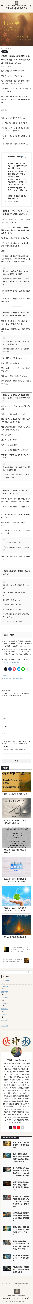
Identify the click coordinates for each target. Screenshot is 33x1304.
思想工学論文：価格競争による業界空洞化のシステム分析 (21, 1269)
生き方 (17, 678)
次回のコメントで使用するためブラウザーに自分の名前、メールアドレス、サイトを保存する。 (16, 743)
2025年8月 (4, 992)
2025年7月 (4, 997)
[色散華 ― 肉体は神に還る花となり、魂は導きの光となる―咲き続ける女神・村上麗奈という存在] (19, 669)
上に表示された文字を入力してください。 (14, 750)
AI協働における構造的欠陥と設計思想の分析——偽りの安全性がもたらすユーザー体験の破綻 (21, 1201)
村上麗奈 (12, 678)
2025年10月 (5, 981)
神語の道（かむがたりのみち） (16, 8)
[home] (22, 1127)
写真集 (8, 678)
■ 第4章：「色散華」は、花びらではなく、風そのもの (17, 190)
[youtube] (18, 1127)
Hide (23, 156)
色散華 (21, 678)
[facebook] (10, 669)
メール (4, 726)
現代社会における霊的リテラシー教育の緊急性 (21, 1257)
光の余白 (5, 676)
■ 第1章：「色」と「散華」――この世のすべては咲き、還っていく (17, 165)
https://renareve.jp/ (11, 662)
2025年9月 (4, 986)
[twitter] (5, 669)
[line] (23, 669)
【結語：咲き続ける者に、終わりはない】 (17, 197)
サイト (4, 734)
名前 (4, 718)
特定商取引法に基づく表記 (21, 1284)
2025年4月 (4, 1014)
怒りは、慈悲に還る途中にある (15, 937)
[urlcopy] (27, 669)
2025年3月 (4, 1020)
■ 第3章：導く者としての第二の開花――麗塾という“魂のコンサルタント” (17, 182)
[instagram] (14, 1127)
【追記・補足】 (13, 201)
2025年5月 (4, 1009)
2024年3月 (4, 1026)
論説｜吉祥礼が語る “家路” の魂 (15, 794)
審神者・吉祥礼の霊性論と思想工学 (16, 1295)
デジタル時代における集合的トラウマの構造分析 (21, 1144)
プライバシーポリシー (7, 1284)
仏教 (4, 678)
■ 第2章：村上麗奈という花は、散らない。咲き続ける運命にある (17, 173)
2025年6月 (4, 1003)
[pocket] (14, 669)
